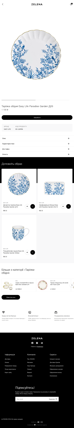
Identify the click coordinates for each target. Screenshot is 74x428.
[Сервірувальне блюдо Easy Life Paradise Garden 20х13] (54, 191)
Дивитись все (10, 297)
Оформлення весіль (56, 372)
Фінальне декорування (56, 366)
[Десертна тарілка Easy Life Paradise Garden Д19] (19, 191)
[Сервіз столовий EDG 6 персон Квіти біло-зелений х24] (19, 285)
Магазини (30, 362)
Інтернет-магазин (55, 359)
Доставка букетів (55, 362)
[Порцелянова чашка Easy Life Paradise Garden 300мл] (19, 237)
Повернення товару (11, 366)
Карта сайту (8, 372)
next (72, 285)
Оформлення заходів (56, 369)
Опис (4, 138)
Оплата (5, 154)
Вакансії (29, 372)
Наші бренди (31, 366)
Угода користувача (10, 369)
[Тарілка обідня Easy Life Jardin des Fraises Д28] (53, 285)
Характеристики (8, 144)
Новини (29, 369)
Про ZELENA (31, 359)
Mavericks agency (42, 425)
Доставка (5, 149)
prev (2, 285)
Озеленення (53, 376)
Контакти (29, 376)
